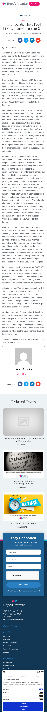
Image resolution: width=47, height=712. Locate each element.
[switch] (41, 693)
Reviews (6, 652)
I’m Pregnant (7, 662)
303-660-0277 (8, 617)
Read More (23, 445)
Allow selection (23, 706)
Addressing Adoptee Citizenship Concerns (23, 482)
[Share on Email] (38, 40)
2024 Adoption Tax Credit (23, 523)
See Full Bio (22, 374)
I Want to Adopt (8, 666)
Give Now (34, 4)
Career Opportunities (10, 649)
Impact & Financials (10, 642)
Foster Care (7, 669)
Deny (23, 709)
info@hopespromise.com (13, 619)
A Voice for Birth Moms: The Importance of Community (23, 440)
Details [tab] (23, 676)
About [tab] (37, 676)
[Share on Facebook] (20, 40)
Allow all (23, 703)
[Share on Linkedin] (32, 40)
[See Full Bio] (29, 374)
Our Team (6, 639)
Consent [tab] (9, 676)
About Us (6, 636)
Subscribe (23, 585)
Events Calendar (9, 646)
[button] (43, 4)
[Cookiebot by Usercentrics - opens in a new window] (34, 672)
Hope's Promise (35, 33)
